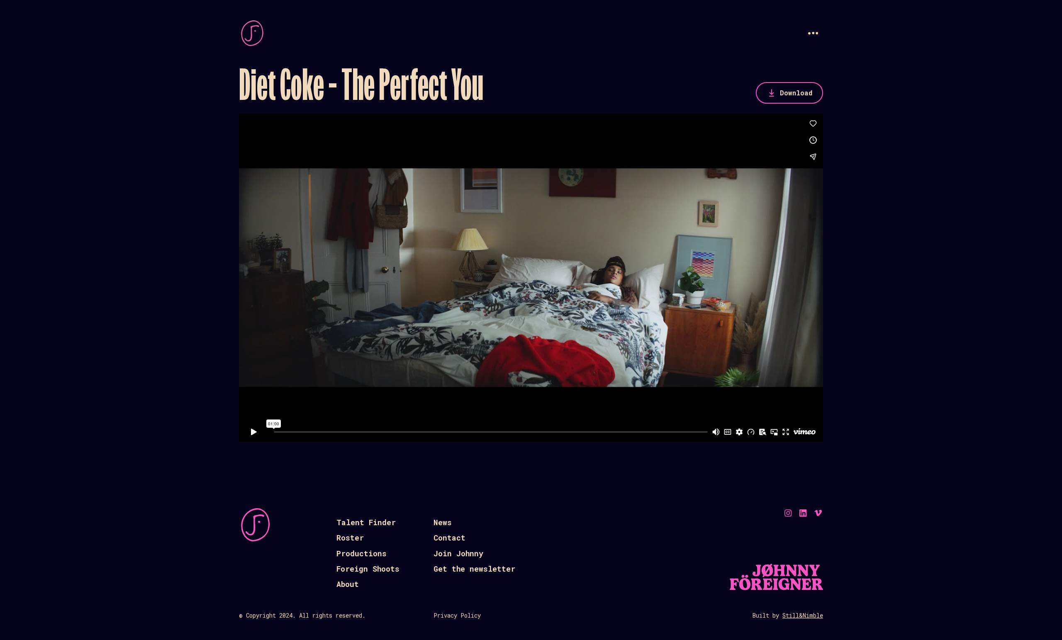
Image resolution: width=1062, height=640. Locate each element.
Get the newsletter (474, 569)
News (443, 522)
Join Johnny (458, 553)
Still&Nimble (802, 615)
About (347, 584)
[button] (813, 33)
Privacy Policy (457, 615)
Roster (350, 538)
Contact (449, 538)
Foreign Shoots (367, 569)
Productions (361, 553)
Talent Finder (366, 522)
